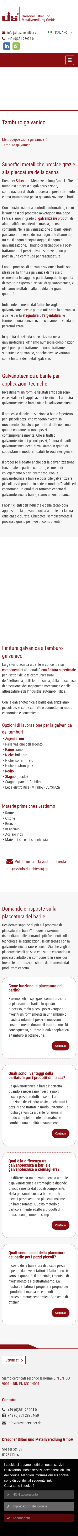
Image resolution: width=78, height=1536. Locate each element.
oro (21, 738)
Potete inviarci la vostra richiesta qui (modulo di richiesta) (36, 865)
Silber (20, 180)
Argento (11, 738)
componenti (11, 669)
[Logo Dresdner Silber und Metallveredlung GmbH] (40, 14)
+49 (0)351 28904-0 (20, 38)
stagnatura (31, 315)
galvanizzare (47, 218)
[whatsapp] (16, 46)
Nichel (9, 754)
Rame (9, 749)
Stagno (10, 776)
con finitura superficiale (58, 669)
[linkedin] (6, 46)
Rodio (9, 770)
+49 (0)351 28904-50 (23, 1415)
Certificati (12, 1360)
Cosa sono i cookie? (19, 1485)
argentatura (52, 315)
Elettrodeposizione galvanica (23, 139)
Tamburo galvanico (16, 144)
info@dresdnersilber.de (22, 32)
